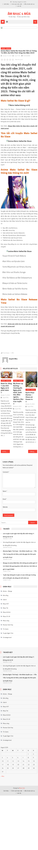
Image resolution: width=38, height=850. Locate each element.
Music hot (22, 788)
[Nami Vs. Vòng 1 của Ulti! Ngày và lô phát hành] (6, 375)
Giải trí (5, 600)
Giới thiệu (6, 4)
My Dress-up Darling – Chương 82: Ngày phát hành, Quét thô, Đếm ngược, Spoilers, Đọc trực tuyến (18, 392)
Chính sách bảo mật (16, 4)
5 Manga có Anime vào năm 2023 (33, 451)
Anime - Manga (6, 48)
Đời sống (5, 595)
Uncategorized (7, 637)
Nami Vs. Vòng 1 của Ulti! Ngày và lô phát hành (6, 386)
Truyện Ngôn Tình (8, 633)
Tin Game (5, 629)
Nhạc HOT (6, 604)
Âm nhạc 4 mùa (19, 13)
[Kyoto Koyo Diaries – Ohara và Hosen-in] (31, 379)
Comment (6, 472)
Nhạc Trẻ (5, 608)
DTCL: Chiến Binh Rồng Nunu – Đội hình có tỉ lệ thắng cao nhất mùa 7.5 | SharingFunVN (6, 451)
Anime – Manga (7, 591)
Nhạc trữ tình (7, 612)
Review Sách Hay (8, 625)
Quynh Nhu (17, 56)
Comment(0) (26, 56)
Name (5, 491)
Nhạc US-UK (6, 616)
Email (5, 499)
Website (5, 507)
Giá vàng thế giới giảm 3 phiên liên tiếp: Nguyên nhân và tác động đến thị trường (19, 543)
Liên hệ (19, 6)
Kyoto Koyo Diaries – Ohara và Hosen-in (30, 396)
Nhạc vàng (6, 621)
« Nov (2, 776)
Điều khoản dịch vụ (29, 4)
